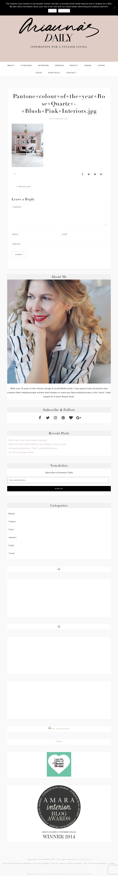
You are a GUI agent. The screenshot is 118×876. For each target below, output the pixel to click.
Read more (64, 11)
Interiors (43, 65)
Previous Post (24, 187)
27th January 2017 (59, 119)
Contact (71, 73)
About (11, 65)
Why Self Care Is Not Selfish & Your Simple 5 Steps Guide (37, 444)
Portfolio (54, 73)
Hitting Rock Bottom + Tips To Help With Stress (33, 448)
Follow (59, 741)
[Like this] (15, 174)
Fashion (59, 65)
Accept (52, 11)
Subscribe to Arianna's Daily (59, 472)
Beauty (74, 65)
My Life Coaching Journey (21, 452)
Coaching (26, 65)
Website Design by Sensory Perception (45, 874)
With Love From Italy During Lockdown (28, 440)
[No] (114, 7)
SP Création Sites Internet (78, 874)
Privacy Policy (83, 859)
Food (39, 73)
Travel (88, 65)
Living (101, 65)
